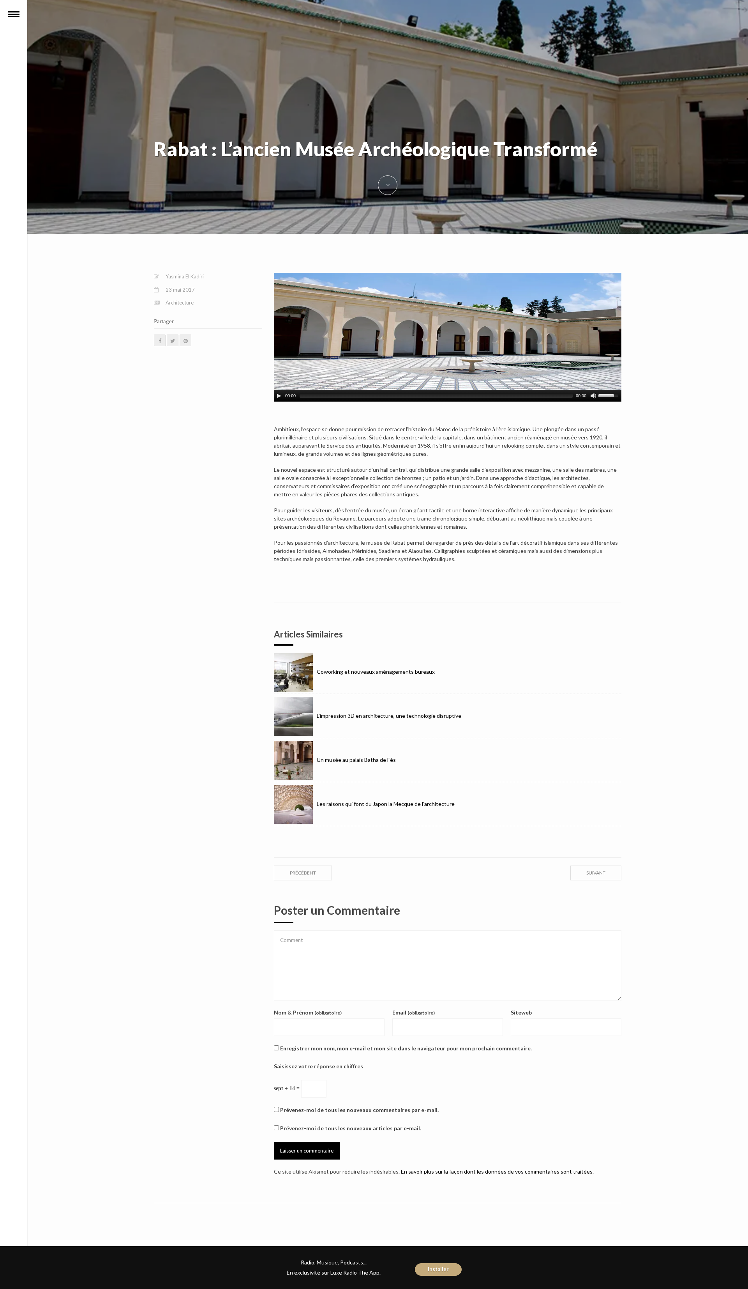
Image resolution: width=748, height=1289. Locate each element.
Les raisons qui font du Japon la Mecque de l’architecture (386, 803)
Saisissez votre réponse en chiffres (318, 1066)
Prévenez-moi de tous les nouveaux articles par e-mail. (350, 1128)
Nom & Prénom (308, 1012)
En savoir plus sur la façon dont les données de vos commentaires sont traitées (497, 1171)
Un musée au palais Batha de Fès (356, 759)
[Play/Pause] (279, 396)
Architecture (180, 302)
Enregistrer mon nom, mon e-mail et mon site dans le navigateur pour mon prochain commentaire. (406, 1048)
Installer (438, 1269)
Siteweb (521, 1012)
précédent (303, 873)
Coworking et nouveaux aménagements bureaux (376, 671)
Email (413, 1012)
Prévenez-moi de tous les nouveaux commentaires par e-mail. (359, 1110)
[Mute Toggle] (593, 396)
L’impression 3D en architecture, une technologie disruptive (389, 715)
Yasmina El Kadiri (185, 276)
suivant (595, 873)
